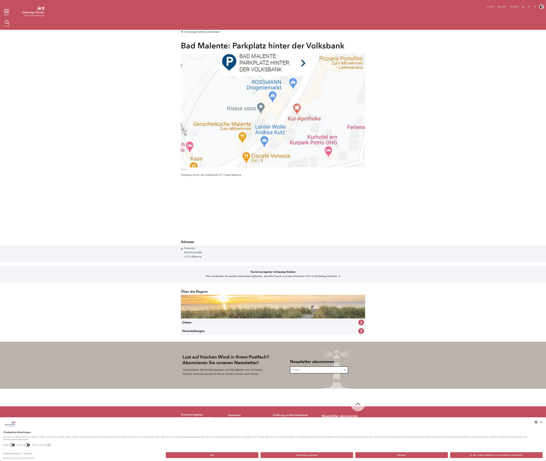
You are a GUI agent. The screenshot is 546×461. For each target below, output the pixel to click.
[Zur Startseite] (33, 11)
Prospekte (514, 7)
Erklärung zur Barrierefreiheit (290, 415)
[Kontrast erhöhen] (541, 7)
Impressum (234, 415)
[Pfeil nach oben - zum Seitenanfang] (358, 404)
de (523, 7)
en (529, 7)
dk (534, 7)
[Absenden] (345, 370)
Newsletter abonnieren (312, 361)
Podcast (490, 7)
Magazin (502, 7)
